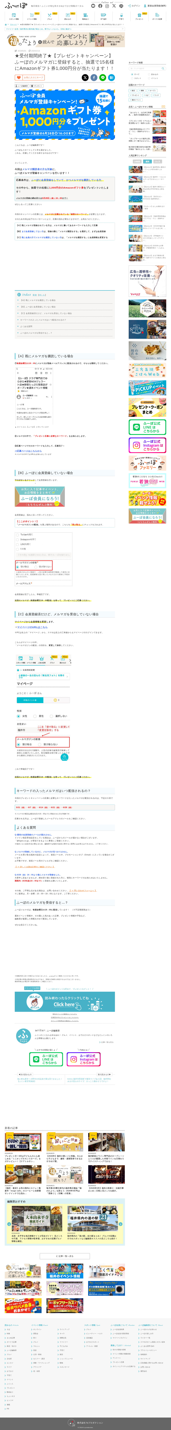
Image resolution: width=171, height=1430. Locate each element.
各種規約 (143, 1354)
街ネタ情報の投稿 (119, 1350)
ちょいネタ (11, 1396)
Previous (9, 1224)
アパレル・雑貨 (92, 1346)
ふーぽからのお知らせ (148, 1329)
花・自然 (36, 1371)
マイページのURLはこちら (32, 627)
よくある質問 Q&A (147, 1346)
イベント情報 (39, 1325)
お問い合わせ (145, 1367)
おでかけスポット (92, 1342)
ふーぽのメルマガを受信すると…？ (36, 333)
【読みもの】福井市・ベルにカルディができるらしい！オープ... (154, 179)
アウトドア (37, 1367)
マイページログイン (120, 1338)
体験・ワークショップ (41, 1363)
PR (8, 1409)
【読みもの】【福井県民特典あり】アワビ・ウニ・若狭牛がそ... (154, 218)
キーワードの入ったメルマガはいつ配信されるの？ (43, 320)
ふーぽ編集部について (150, 1325)
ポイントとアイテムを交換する (124, 1366)
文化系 (9, 1359)
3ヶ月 (157, 161)
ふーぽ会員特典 (118, 1329)
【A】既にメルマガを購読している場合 (38, 300)
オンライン (37, 1329)
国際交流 (63, 1338)
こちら (51, 976)
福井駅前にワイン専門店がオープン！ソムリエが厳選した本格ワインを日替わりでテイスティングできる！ (106, 1158)
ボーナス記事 (157, 19)
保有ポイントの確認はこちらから (65, 1014)
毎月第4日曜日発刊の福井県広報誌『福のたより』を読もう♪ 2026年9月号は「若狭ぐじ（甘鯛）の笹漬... (64, 1190)
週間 (147, 161)
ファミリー (64, 1342)
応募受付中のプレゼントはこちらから (65, 1017)
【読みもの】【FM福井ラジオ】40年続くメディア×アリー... (153, 238)
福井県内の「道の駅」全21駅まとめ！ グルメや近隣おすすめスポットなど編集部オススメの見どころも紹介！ (92, 1237)
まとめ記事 (11, 1338)
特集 (8, 1333)
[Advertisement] (65, 268)
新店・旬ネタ (12, 1346)
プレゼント (139, 19)
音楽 (35, 1350)
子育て (121, 19)
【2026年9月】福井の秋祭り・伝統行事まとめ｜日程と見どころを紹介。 (106, 1189)
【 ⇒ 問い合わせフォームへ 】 (83, 890)
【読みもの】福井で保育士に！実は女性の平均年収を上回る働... (154, 189)
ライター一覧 (145, 1338)
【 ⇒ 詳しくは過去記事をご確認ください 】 (35, 867)
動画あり (85, 19)
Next (120, 1224)
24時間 (137, 161)
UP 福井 (104, 19)
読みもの (67, 19)
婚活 (61, 1354)
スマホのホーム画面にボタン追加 (152, 1342)
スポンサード (64, 1367)
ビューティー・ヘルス (94, 1333)
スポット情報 (92, 1325)
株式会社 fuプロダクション (90, 1423)
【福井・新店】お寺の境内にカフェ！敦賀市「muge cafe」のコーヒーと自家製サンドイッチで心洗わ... (23, 1190)
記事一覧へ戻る (66, 1256)
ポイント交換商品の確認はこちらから (65, 1021)
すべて (137, 74)
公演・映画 (37, 1354)
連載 (8, 1405)
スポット (14, 19)
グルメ (49, 19)
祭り (35, 1338)
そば (8, 1329)
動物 (61, 1363)
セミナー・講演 (39, 1359)
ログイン (136, 6)
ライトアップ (64, 1329)
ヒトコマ (10, 1400)
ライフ (9, 1367)
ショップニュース (66, 1359)
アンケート (117, 1358)
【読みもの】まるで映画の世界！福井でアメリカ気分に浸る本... (154, 258)
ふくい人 (10, 1384)
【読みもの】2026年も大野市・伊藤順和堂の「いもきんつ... (153, 248)
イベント (32, 19)
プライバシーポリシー (148, 1350)
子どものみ (64, 1346)
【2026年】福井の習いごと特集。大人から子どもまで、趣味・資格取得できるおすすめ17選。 (64, 1158)
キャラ (62, 1333)
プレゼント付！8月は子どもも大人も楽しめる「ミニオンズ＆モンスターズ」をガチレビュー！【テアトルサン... (23, 1158)
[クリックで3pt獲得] (65, 1002)
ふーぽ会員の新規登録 (121, 1333)
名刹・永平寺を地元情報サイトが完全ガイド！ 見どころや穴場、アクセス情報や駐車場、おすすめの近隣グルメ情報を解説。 (37, 1238)
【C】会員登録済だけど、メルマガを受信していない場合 (46, 313)
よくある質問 (26, 326)
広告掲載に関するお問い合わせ (151, 1363)
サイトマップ (145, 1359)
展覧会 (35, 1333)
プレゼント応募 (118, 1362)
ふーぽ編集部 (23, 86)
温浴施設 (89, 1338)
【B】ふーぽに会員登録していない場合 (38, 307)
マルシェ (36, 1346)
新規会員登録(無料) (157, 6)
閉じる (42, 295)
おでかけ (10, 1371)
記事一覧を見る (107, 1042)
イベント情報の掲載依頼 (122, 1354)
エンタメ (10, 1363)
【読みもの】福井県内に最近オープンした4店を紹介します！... (154, 169)
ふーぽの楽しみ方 (146, 1333)
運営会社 (143, 1371)
